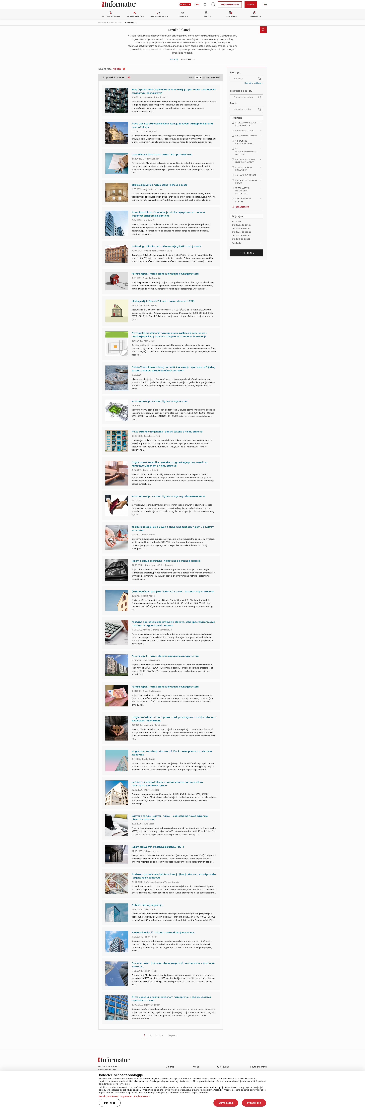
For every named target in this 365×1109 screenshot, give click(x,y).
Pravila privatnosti (108, 1096)
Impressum (126, 1096)
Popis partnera (142, 1096)
